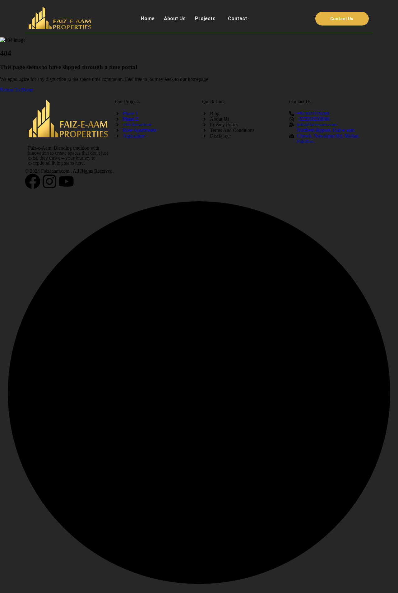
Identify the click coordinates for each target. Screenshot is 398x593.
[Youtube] (66, 181)
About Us (175, 18)
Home (148, 18)
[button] (206, 19)
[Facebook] (32, 181)
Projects (205, 18)
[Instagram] (49, 181)
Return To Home (16, 89)
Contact (237, 18)
